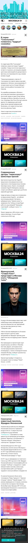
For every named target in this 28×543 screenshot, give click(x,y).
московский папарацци (16, 118)
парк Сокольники (16, 116)
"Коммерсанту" (5, 435)
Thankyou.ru (13, 355)
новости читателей (5, 118)
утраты (2, 492)
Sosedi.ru (13, 113)
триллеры (21, 364)
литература (3, 364)
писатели (3, 116)
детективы (13, 492)
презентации (15, 364)
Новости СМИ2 (4, 143)
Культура (14, 34)
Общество (16, 416)
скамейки (23, 116)
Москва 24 (14, 21)
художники (8, 116)
